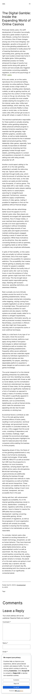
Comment (7, 622)
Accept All (16, 687)
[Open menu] (30, 4)
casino (9, 75)
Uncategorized (21, 585)
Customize (16, 680)
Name (5, 643)
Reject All (16, 683)
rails (3, 4)
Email (5, 652)
